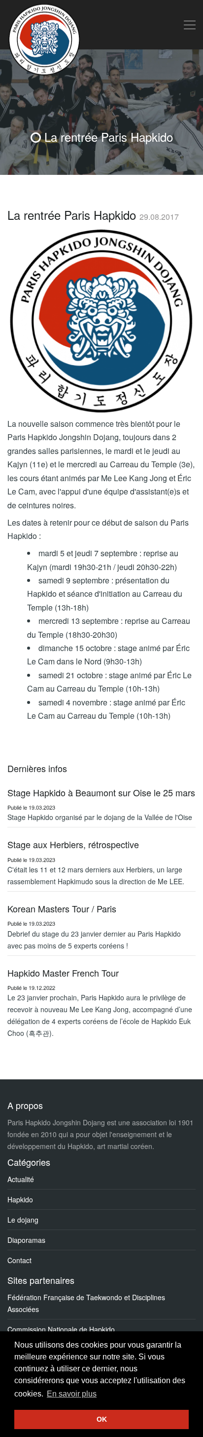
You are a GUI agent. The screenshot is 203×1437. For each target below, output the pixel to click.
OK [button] (102, 1419)
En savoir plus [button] (72, 1394)
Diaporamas (26, 1240)
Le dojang (22, 1220)
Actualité (20, 1179)
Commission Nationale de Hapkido (61, 1329)
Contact (19, 1260)
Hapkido (20, 1199)
